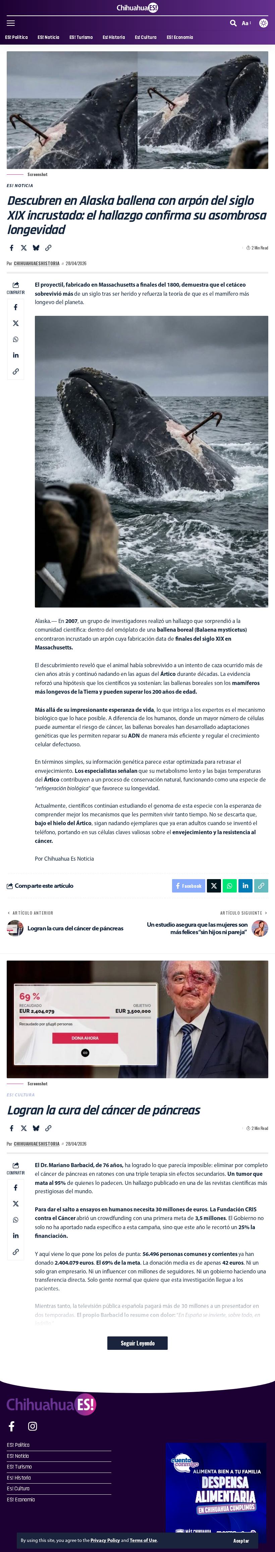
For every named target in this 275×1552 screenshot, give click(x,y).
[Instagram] (32, 1426)
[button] (241, 1541)
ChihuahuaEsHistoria (36, 263)
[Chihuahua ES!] (137, 8)
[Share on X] (24, 247)
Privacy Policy (105, 1540)
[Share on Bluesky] (36, 247)
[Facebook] (11, 1426)
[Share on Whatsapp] (16, 339)
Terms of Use (143, 1540)
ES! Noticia (20, 185)
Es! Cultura (21, 1094)
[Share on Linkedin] (16, 355)
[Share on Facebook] (11, 247)
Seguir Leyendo (137, 1343)
